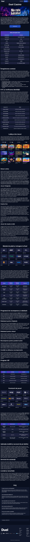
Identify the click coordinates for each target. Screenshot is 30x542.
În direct (11, 142)
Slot (25, 142)
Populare (3, 142)
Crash (18, 142)
